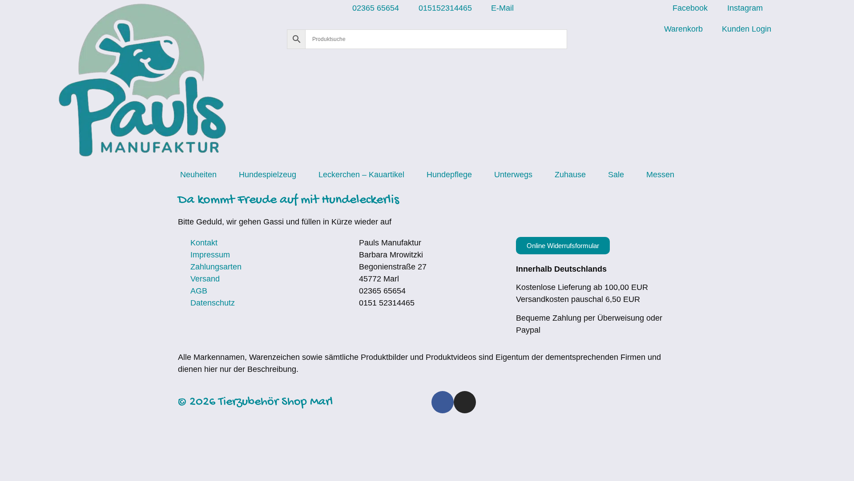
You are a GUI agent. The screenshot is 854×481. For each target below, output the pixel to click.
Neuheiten (198, 174)
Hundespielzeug (267, 174)
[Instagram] (465, 402)
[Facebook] (442, 402)
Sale (616, 174)
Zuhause (570, 174)
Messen (660, 174)
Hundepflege (449, 174)
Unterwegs (513, 174)
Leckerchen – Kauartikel (361, 174)
